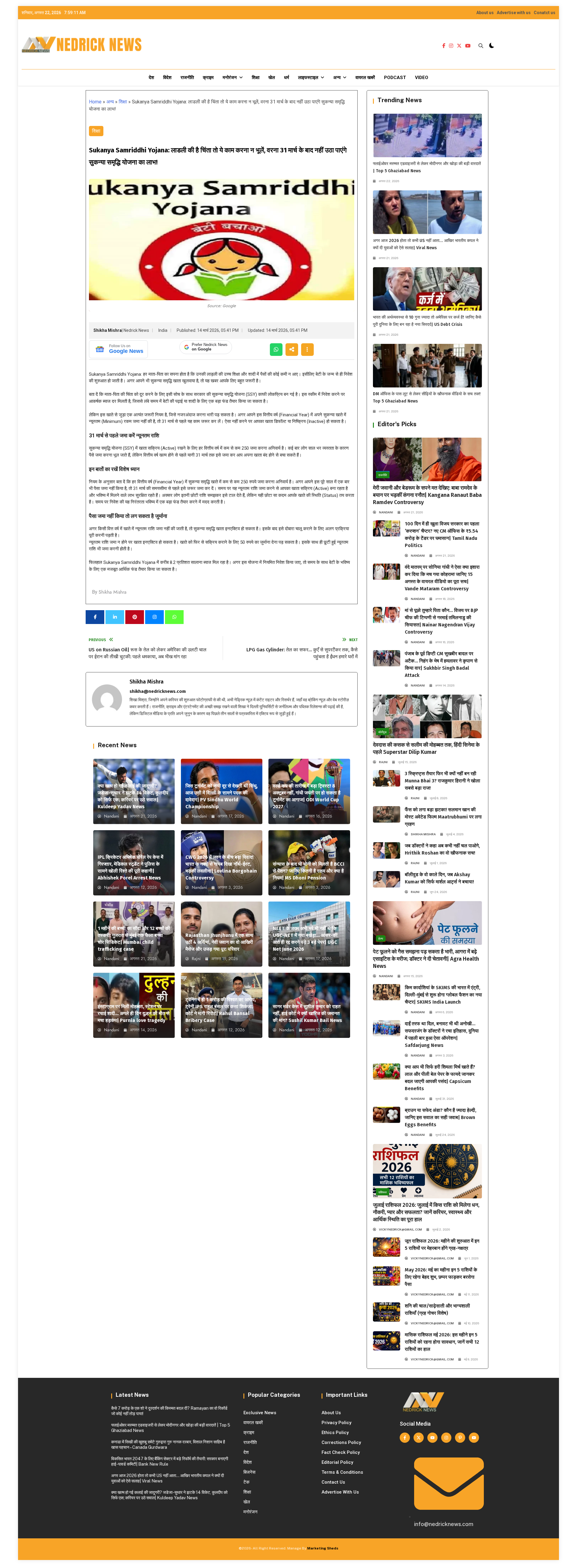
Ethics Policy (335, 1432)
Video (421, 77)
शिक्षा (255, 77)
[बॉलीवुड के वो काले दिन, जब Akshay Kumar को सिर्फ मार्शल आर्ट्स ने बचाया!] (386, 879)
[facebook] (444, 46)
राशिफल (382, 1192)
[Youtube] (432, 1438)
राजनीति (187, 77)
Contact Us (333, 1482)
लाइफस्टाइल (308, 77)
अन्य (336, 77)
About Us (331, 1412)
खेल (271, 77)
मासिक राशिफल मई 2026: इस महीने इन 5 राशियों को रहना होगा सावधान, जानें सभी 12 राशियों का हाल (442, 1342)
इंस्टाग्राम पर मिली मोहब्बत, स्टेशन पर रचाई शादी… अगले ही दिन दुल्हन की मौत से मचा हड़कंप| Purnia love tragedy (133, 1013)
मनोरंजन (230, 77)
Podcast (395, 77)
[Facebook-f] (405, 1438)
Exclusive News (259, 1412)
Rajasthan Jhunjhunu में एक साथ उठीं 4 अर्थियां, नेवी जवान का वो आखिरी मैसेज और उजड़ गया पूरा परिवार (219, 942)
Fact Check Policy (341, 1452)
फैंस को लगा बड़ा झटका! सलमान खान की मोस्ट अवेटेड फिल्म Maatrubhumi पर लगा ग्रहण (443, 817)
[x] (459, 46)
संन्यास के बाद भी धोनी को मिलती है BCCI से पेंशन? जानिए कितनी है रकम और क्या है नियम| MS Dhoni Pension (308, 871)
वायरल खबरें (365, 77)
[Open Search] (480, 45)
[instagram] (451, 46)
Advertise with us (514, 12)
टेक (246, 1482)
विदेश (167, 77)
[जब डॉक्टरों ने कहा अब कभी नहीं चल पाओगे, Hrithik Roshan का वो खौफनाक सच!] (386, 850)
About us (485, 12)
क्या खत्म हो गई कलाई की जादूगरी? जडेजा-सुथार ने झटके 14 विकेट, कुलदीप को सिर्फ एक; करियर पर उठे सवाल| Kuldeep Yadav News (169, 1495)
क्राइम (208, 77)
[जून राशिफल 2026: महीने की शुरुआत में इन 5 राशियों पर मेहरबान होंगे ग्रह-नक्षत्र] (386, 1247)
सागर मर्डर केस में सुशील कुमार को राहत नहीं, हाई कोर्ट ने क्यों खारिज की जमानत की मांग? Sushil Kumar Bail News (307, 1013)
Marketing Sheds (322, 1548)
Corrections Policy (341, 1442)
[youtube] (467, 46)
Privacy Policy (336, 1422)
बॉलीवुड (382, 732)
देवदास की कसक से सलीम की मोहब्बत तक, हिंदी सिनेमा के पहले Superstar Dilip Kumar (426, 748)
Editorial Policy (337, 1462)
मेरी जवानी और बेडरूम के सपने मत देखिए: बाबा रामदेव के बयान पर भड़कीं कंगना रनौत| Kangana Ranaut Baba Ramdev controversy (427, 495)
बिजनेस (249, 1472)
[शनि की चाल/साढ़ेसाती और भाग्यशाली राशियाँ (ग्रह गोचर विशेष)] (386, 1312)
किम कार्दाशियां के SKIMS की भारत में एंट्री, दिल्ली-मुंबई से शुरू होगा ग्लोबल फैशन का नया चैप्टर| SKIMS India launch (443, 995)
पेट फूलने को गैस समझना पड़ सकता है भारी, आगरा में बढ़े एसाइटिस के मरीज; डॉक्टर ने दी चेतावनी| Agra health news (426, 958)
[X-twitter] (419, 1438)
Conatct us (544, 12)
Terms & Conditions (342, 1472)
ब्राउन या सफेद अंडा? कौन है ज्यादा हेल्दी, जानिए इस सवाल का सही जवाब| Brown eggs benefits (440, 1117)
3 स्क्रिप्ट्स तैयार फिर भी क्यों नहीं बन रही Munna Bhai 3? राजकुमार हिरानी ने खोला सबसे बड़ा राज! (442, 781)
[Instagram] (446, 1438)
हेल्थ (380, 938)
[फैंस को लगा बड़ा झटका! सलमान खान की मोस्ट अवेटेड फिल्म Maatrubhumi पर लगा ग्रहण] (386, 814)
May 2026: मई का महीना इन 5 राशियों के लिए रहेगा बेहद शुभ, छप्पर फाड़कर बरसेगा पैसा (441, 1277)
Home (95, 102)
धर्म (286, 77)
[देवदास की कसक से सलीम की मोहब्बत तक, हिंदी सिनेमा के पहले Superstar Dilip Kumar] (427, 716)
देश (151, 77)
